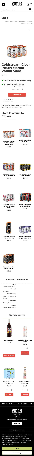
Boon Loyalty (10, 403)
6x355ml (10, 102)
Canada (5, 307)
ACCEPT (17, 448)
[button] (3, 4)
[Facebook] (16, 417)
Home (6, 21)
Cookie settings (17, 453)
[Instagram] (18, 417)
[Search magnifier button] (30, 10)
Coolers (11, 21)
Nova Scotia (11, 307)
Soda (15, 21)
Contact (26, 403)
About (3, 403)
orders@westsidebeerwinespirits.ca (17, 431)
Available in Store (9, 355)
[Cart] (31, 4)
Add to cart (17, 94)
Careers (19, 403)
